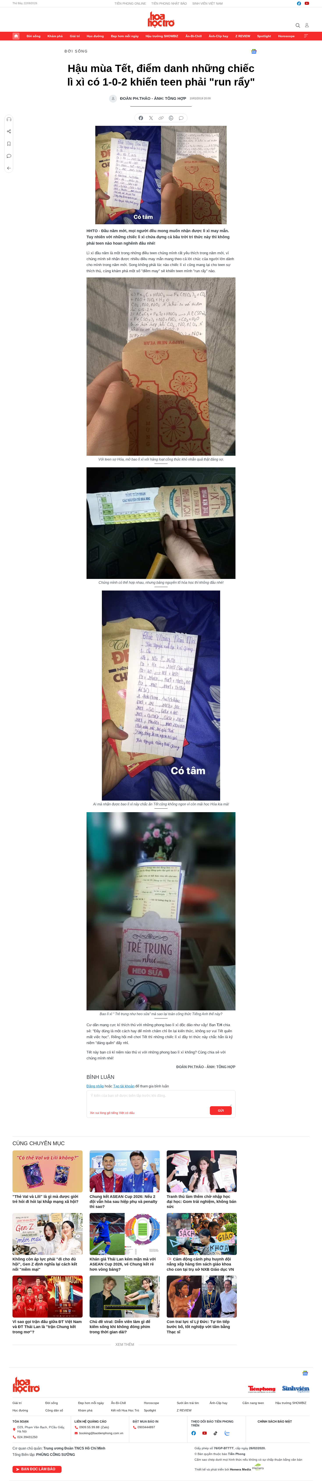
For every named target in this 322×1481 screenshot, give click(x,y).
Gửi (221, 1110)
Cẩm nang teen (253, 1403)
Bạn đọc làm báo (38, 1469)
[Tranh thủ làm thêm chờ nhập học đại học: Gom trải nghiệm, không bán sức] (202, 1171)
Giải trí (75, 36)
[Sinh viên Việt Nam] (296, 1390)
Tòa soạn (20, 1421)
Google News (253, 51)
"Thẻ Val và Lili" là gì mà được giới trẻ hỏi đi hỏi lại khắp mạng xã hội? (45, 1199)
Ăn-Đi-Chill (194, 36)
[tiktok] (218, 1433)
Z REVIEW (242, 36)
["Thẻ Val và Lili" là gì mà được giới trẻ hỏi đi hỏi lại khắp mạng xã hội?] (47, 1171)
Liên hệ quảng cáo (90, 1421)
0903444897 (146, 1427)
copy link (161, 118)
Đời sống (34, 36)
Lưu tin (9, 143)
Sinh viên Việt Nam (207, 3)
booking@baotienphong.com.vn (101, 1433)
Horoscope (286, 36)
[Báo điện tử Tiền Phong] (261, 1390)
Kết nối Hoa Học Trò (125, 1410)
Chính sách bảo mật (275, 1421)
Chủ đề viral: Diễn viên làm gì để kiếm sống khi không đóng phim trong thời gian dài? (120, 1327)
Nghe (9, 119)
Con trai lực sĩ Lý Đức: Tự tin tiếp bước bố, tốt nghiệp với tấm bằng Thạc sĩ (198, 1327)
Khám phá (55, 36)
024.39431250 (27, 1437)
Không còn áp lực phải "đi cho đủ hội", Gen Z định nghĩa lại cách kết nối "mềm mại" (44, 1264)
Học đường (95, 36)
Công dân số (54, 1410)
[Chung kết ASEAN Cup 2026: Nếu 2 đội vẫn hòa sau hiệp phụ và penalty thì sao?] (125, 1171)
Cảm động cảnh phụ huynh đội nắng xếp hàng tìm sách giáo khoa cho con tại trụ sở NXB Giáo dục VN (200, 1264)
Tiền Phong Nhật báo (169, 3)
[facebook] (299, 3)
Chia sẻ (9, 131)
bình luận (181, 118)
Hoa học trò (26, 1385)
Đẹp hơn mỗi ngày (125, 36)
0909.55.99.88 (89, 1427)
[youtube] (307, 3)
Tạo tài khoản (123, 1086)
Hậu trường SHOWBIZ (162, 36)
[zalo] (229, 1433)
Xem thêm (306, 36)
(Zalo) (105, 1427)
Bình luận (9, 156)
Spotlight (264, 36)
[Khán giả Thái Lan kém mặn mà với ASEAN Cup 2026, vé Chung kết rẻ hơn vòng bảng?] (125, 1234)
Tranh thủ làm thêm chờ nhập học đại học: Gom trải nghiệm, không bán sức (201, 1201)
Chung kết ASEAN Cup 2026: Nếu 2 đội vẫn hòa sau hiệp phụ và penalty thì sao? (123, 1201)
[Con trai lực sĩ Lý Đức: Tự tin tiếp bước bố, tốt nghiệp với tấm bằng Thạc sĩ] (202, 1297)
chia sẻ (140, 118)
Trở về (9, 168)
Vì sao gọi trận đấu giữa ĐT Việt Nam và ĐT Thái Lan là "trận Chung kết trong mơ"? (47, 1327)
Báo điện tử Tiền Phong (161, 19)
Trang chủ (15, 36)
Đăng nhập (95, 1086)
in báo (171, 118)
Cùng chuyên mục (38, 1143)
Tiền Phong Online (130, 3)
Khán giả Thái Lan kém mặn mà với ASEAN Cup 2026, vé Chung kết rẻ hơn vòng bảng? (123, 1264)
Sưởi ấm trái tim (188, 1403)
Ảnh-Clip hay (218, 36)
